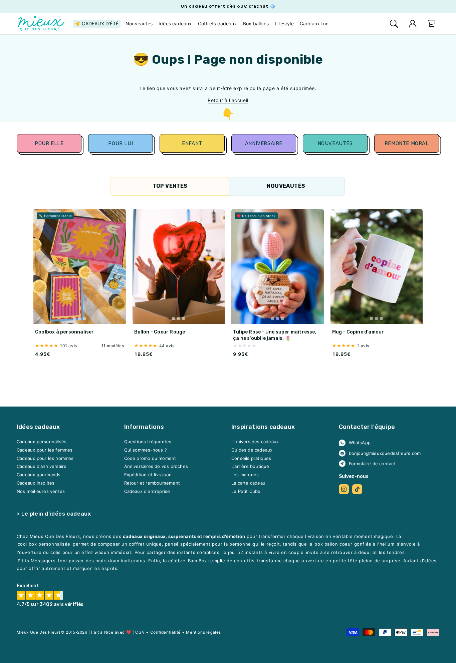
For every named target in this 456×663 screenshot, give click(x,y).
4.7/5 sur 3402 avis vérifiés (50, 605)
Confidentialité (165, 632)
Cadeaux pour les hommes (45, 458)
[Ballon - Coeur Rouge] (179, 266)
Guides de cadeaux (251, 450)
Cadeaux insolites (35, 483)
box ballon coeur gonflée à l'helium (354, 544)
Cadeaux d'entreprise (147, 491)
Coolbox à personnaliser (64, 332)
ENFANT (192, 143)
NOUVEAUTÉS (335, 143)
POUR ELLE (49, 143)
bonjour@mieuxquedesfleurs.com (385, 453)
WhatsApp (360, 443)
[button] (394, 24)
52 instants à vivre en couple (270, 552)
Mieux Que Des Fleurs (39, 632)
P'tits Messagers (37, 561)
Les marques (245, 475)
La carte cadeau (248, 483)
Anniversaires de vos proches (156, 466)
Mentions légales (203, 632)
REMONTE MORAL (407, 143)
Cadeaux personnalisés (41, 442)
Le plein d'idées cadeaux (56, 514)
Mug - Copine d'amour (358, 332)
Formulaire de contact (372, 463)
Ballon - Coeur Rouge (159, 332)
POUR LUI (120, 143)
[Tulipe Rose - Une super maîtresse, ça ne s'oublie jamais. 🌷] (277, 266)
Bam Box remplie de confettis (221, 561)
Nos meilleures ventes (41, 491)
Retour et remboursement (152, 483)
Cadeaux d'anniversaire (41, 466)
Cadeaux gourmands (38, 475)
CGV (140, 632)
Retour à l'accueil (228, 100)
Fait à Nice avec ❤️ (111, 632)
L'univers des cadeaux (255, 442)
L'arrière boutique (250, 466)
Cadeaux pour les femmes (45, 450)
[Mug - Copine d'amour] (376, 266)
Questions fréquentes (148, 442)
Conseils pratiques (251, 458)
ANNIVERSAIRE (264, 143)
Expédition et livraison (148, 475)
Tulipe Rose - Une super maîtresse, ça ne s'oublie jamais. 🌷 (274, 335)
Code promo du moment (150, 458)
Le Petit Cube (246, 491)
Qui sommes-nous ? (145, 450)
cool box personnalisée (44, 544)
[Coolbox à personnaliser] (79, 266)
